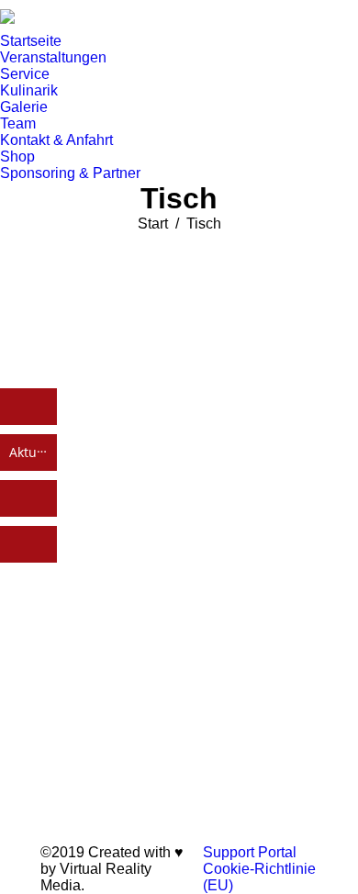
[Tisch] (179, 533)
